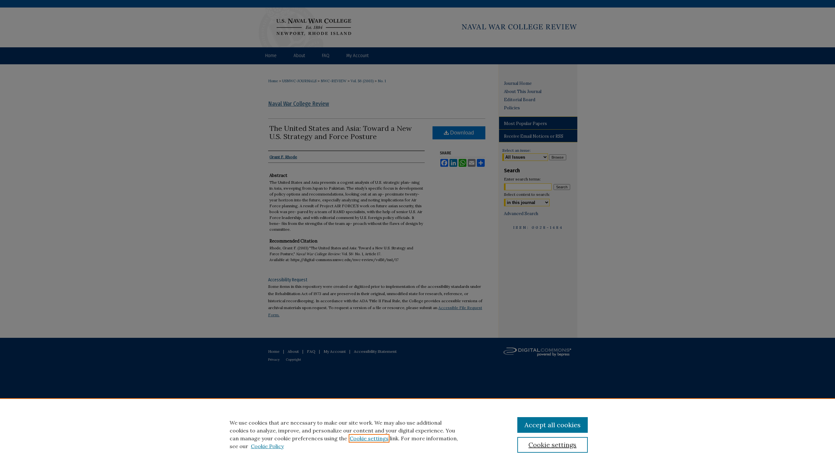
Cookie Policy (267, 446)
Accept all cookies (552, 425)
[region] (417, 434)
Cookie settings (369, 438)
